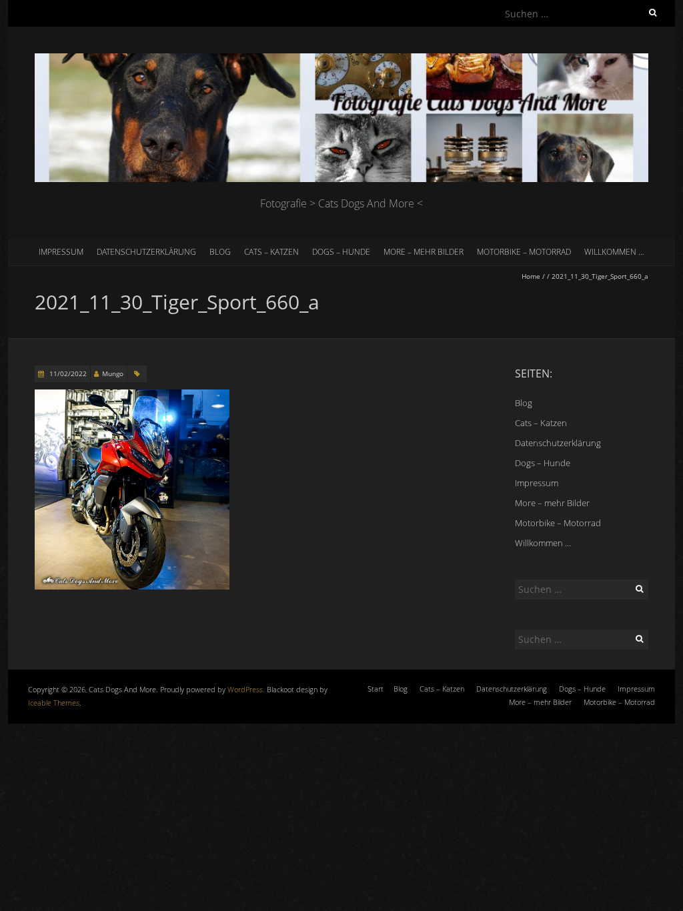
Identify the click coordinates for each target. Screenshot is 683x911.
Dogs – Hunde (341, 251)
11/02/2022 (67, 373)
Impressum (61, 251)
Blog (220, 251)
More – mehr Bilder (424, 251)
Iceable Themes (53, 703)
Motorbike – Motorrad (524, 251)
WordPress (245, 689)
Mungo (112, 373)
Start (376, 689)
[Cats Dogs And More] (341, 59)
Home (531, 276)
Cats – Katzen (271, 251)
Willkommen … (614, 251)
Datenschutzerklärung (146, 251)
